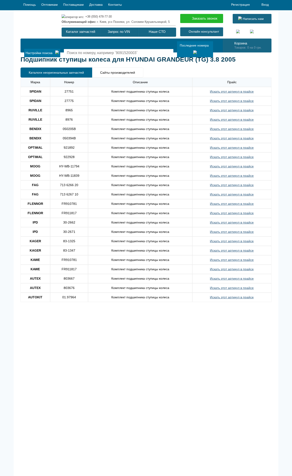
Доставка (96, 4)
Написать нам (253, 19)
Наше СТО (157, 32)
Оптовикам (49, 4)
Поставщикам (73, 4)
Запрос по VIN (119, 32)
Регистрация (240, 4)
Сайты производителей (117, 72)
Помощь (29, 4)
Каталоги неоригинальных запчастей (56, 72)
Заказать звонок (204, 18)
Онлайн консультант (204, 31)
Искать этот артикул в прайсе (232, 91)
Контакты (115, 4)
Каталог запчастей (80, 32)
